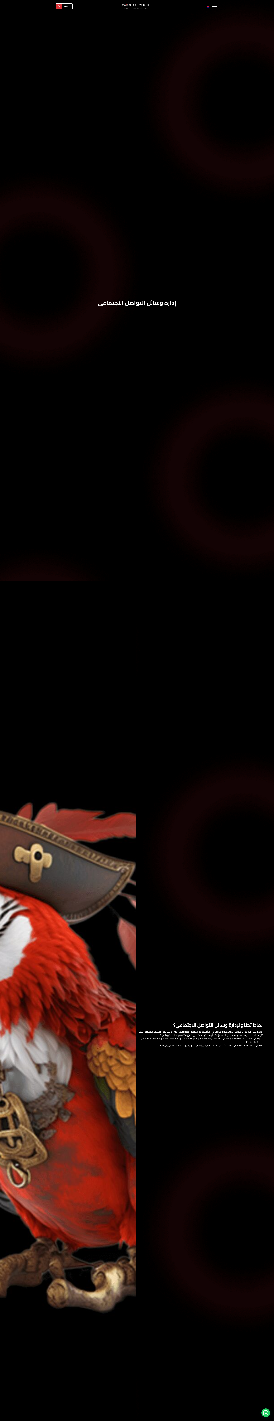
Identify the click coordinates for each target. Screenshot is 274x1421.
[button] (265, 1412)
